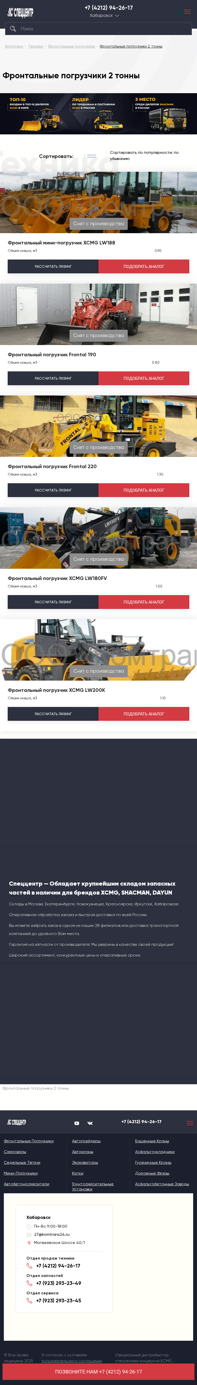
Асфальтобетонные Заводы (162, 1184)
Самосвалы (15, 1151)
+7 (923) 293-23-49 (58, 1283)
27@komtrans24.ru (52, 1234)
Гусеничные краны (153, 1162)
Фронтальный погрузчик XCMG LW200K (56, 690)
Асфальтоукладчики (155, 1151)
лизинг (53, 266)
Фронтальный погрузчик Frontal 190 (52, 354)
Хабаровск (101, 15)
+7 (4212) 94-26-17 (109, 8)
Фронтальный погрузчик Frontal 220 (52, 466)
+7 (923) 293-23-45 (58, 1300)
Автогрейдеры (86, 1141)
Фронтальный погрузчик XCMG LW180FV (57, 578)
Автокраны (82, 1151)
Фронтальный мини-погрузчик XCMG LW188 (61, 243)
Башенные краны (152, 1141)
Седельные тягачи (22, 1162)
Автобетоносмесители (26, 1184)
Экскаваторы (85, 1162)
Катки (77, 1173)
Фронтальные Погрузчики (29, 1141)
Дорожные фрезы (152, 1173)
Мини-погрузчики (21, 1173)
